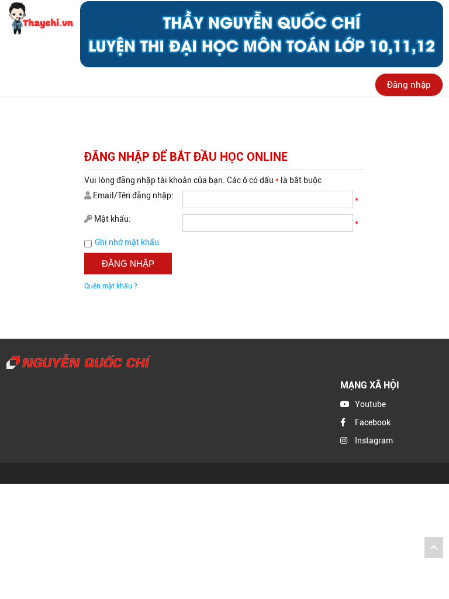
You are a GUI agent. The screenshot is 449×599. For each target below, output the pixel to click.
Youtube (370, 404)
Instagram (374, 440)
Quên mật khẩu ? (110, 286)
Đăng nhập (409, 85)
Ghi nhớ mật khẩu (127, 242)
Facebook (373, 422)
